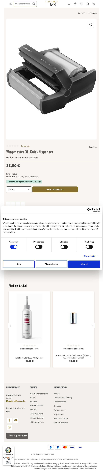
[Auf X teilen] (13, 204)
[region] (51, 79)
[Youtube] (15, 420)
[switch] (38, 247)
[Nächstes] (92, 325)
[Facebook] (9, 420)
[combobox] (22, 4)
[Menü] (69, 4)
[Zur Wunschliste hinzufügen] (91, 25)
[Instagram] (9, 427)
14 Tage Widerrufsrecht (37, 403)
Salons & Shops (61, 418)
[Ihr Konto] (88, 4)
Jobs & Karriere (61, 422)
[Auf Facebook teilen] (8, 204)
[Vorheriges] (10, 325)
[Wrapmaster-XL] (51, 79)
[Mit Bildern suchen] (11, 4)
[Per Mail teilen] (23, 204)
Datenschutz (60, 410)
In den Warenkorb (55, 189)
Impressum (59, 414)
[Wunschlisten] (81, 4)
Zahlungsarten (36, 414)
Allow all (84, 264)
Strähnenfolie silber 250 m (73, 348)
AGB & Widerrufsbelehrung (63, 396)
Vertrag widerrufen (18, 436)
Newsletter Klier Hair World (39, 396)
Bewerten (25, 146)
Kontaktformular (16, 401)
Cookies (57, 406)
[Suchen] (34, 4)
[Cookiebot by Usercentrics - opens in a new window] (89, 210)
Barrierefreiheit (60, 401)
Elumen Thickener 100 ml (29, 348)
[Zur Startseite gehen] (51, 3)
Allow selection (51, 264)
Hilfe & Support (37, 422)
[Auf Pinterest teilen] (18, 204)
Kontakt (33, 409)
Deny (19, 264)
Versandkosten (37, 418)
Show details (89, 256)
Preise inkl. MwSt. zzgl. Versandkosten (22, 176)
